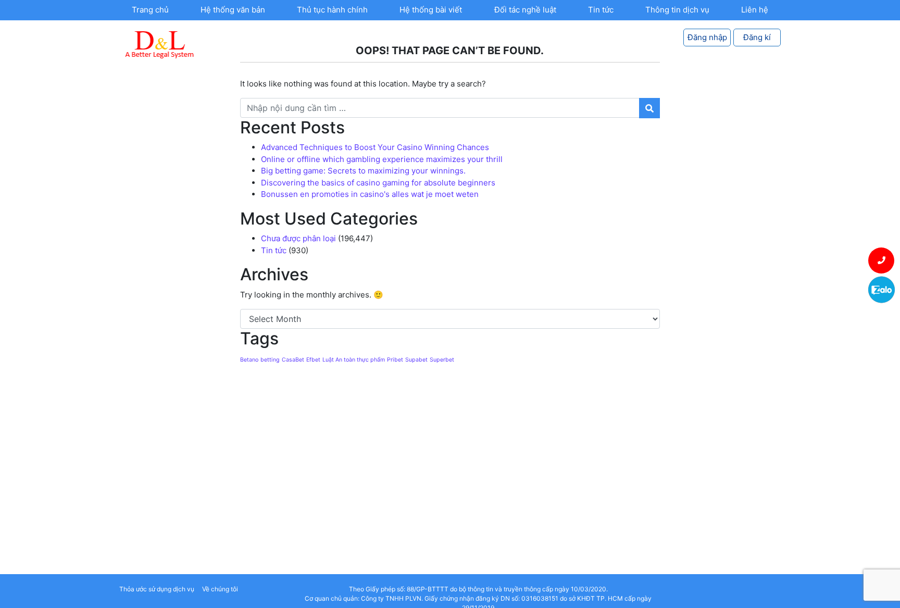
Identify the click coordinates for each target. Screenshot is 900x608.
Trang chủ (150, 10)
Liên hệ (754, 10)
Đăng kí (757, 37)
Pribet (395, 359)
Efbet (313, 359)
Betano (249, 359)
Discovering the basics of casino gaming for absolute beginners (378, 183)
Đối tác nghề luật (525, 10)
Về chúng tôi (220, 589)
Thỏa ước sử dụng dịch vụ (156, 589)
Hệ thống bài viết (430, 10)
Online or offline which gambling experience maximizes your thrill (382, 159)
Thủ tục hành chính (332, 10)
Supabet (416, 359)
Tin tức (601, 10)
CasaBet (293, 359)
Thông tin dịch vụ (677, 10)
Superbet (442, 359)
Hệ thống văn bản (233, 10)
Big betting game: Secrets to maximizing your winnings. (363, 171)
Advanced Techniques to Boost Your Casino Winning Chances (375, 147)
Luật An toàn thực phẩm (353, 359)
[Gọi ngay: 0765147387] (881, 260)
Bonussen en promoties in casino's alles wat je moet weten (370, 194)
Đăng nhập (707, 37)
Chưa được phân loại (298, 238)
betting (270, 359)
